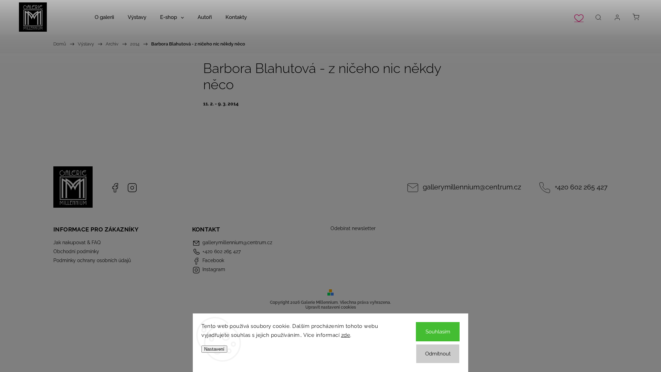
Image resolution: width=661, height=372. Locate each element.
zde (345, 335)
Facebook (115, 188)
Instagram (132, 188)
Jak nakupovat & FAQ (77, 242)
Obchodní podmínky (76, 251)
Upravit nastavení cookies (330, 307)
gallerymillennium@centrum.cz (472, 187)
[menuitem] (104, 17)
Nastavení (214, 349)
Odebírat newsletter (353, 228)
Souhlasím (438, 332)
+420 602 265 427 (581, 187)
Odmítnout (438, 354)
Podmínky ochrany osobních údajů (92, 260)
